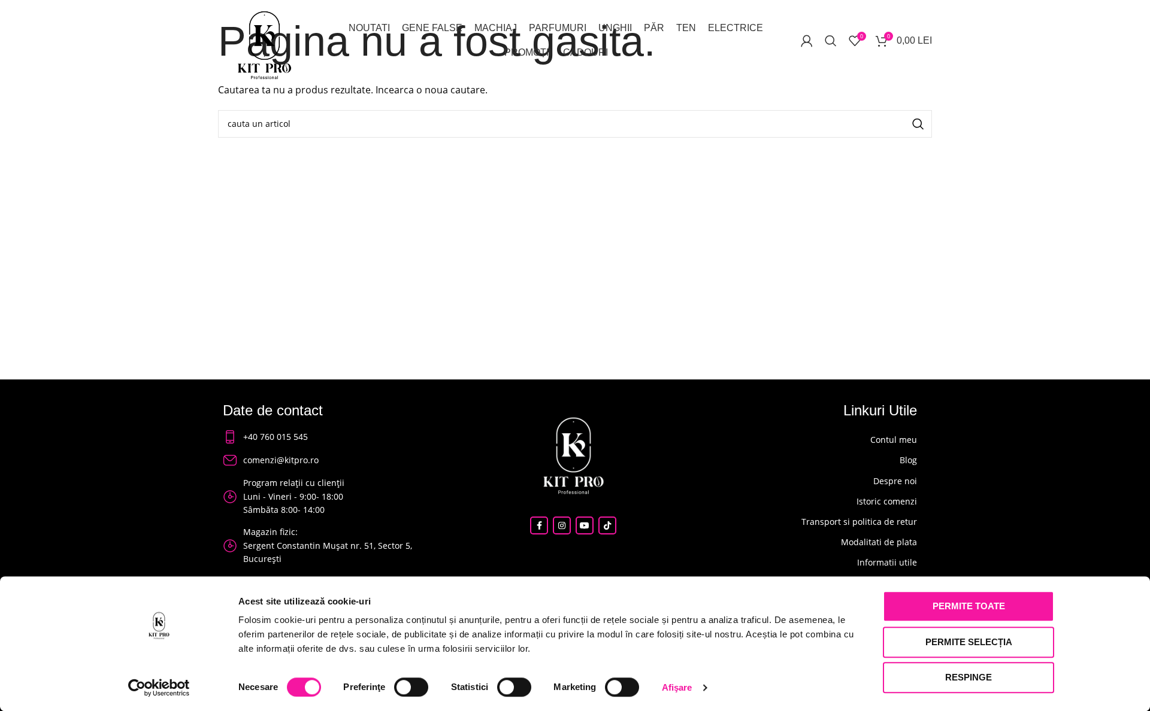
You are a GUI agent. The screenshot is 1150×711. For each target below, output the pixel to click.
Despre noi (895, 481)
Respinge (968, 677)
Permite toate (969, 606)
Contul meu (893, 439)
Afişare (677, 687)
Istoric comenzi (887, 501)
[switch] (411, 687)
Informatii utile (887, 562)
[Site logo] (264, 43)
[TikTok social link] (607, 525)
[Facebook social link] (539, 525)
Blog (908, 460)
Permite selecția (968, 642)
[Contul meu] (807, 41)
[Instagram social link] (562, 525)
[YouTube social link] (585, 525)
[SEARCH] (918, 124)
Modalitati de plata (879, 542)
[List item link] (323, 437)
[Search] (831, 41)
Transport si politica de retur (859, 521)
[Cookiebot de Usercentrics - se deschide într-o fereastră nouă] (159, 688)
